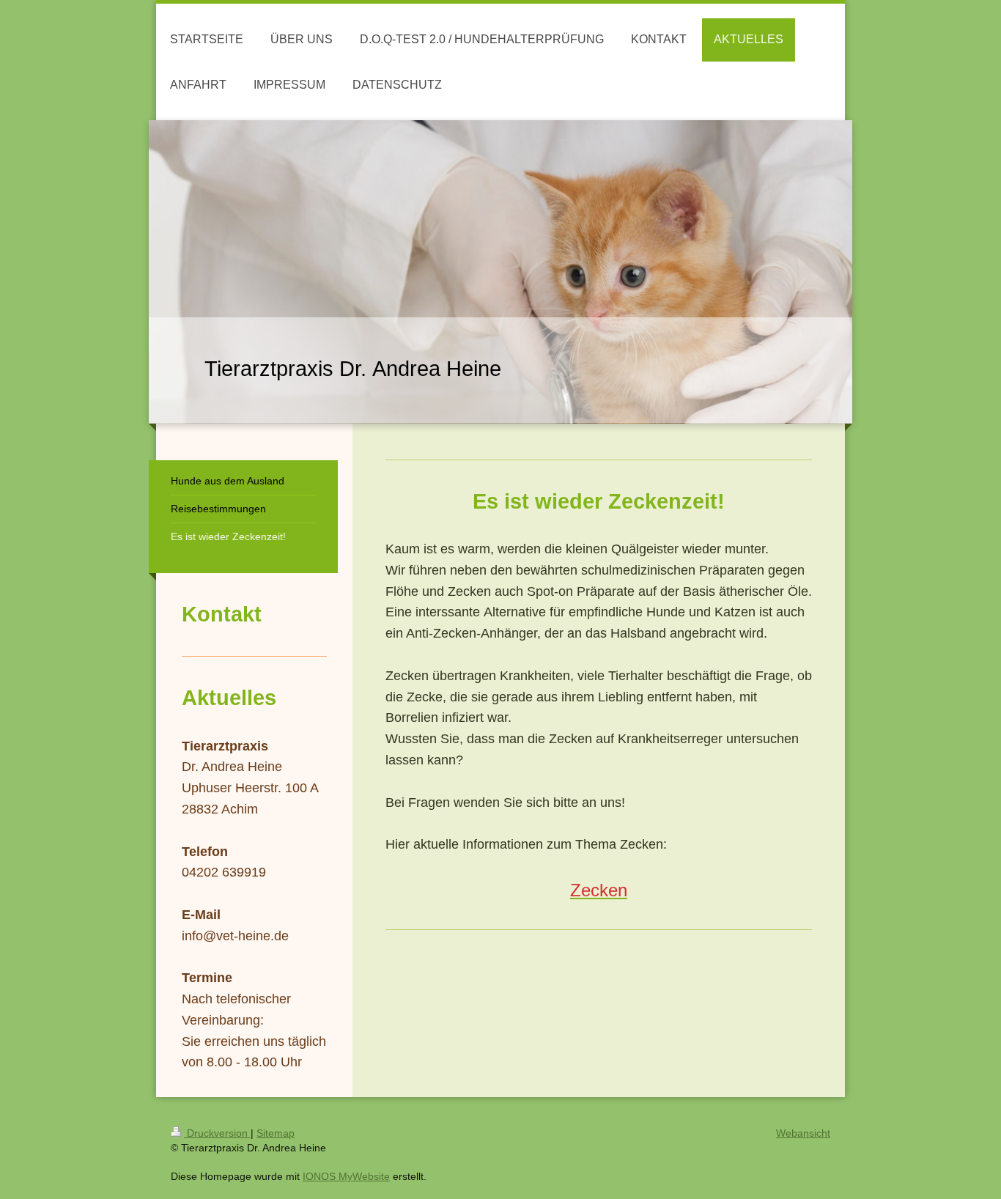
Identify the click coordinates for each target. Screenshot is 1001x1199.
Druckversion (217, 1133)
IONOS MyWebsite (346, 1176)
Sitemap (275, 1133)
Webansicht (803, 1133)
